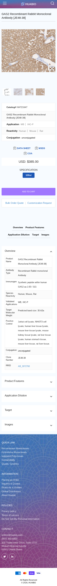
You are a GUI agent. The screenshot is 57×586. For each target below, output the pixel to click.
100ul (29, 175)
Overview (18, 227)
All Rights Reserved (28, 580)
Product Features (34, 227)
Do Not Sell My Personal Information (20, 519)
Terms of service (10, 515)
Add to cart (28, 192)
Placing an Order (10, 480)
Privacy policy (9, 511)
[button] (5, 49)
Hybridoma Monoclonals (14, 452)
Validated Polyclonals (12, 456)
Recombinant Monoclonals (15, 448)
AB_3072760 (24, 366)
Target (35, 234)
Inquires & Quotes (11, 483)
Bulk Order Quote (14, 203)
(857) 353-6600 (9, 538)
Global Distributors (11, 491)
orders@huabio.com (12, 535)
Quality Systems (10, 463)
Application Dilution (19, 234)
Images (45, 234)
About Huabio (9, 495)
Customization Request (39, 203)
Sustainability (8, 460)
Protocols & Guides (12, 487)
